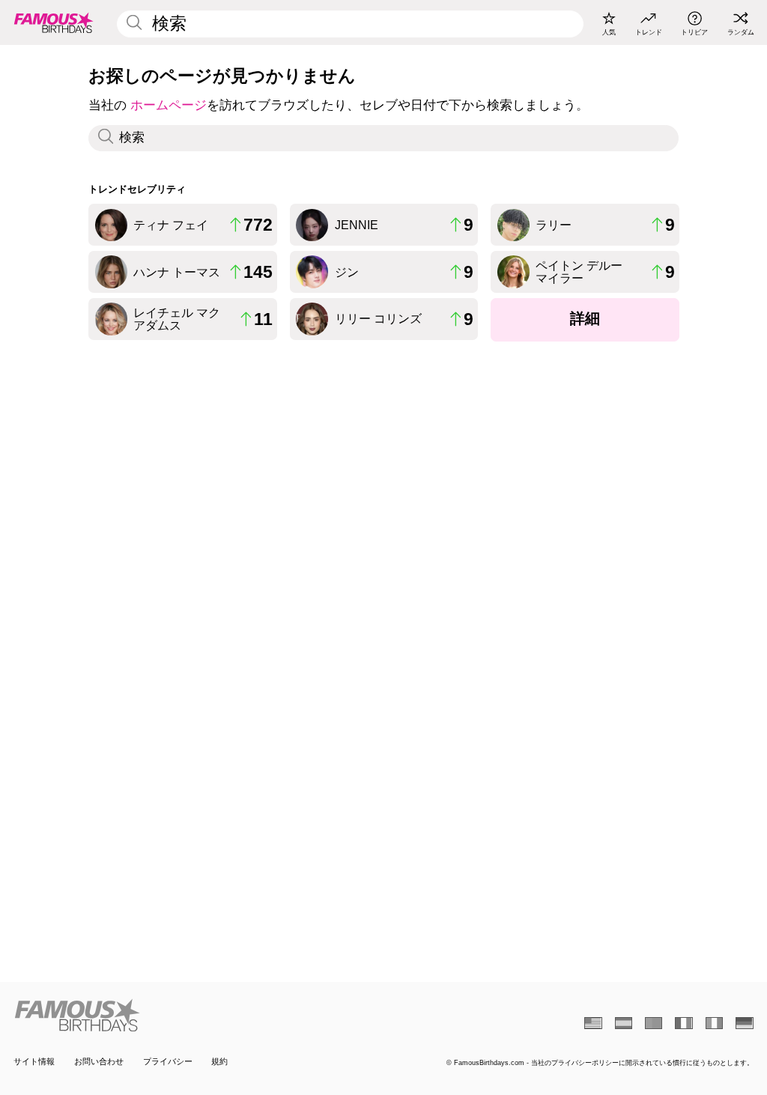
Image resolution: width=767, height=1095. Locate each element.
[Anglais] (592, 1023)
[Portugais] (653, 1023)
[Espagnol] (623, 1023)
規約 (219, 1061)
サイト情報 (34, 1061)
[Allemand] (744, 1023)
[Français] (683, 1023)
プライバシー (167, 1061)
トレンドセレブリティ (137, 189)
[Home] (195, 1015)
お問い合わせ (99, 1061)
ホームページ (168, 105)
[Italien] (714, 1023)
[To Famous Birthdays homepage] (54, 22)
